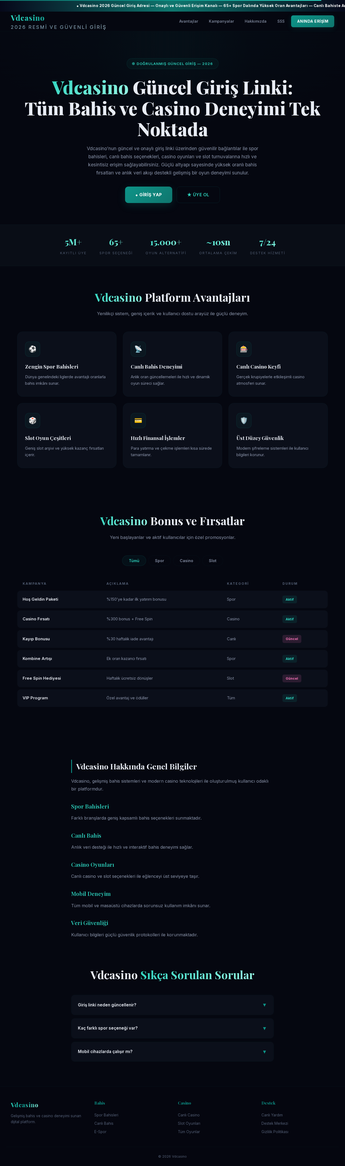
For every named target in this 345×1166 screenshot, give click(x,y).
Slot (212, 560)
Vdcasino (59, 21)
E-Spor (100, 1132)
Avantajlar (188, 21)
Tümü (134, 560)
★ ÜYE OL (198, 194)
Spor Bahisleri (106, 1115)
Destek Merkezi (274, 1123)
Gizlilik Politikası (274, 1132)
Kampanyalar (221, 21)
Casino (186, 560)
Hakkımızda (256, 21)
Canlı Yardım (272, 1115)
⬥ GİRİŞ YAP (148, 194)
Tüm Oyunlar (189, 1132)
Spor (159, 560)
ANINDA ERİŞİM (313, 21)
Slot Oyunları (189, 1123)
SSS (281, 21)
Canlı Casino (189, 1115)
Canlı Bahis (103, 1123)
